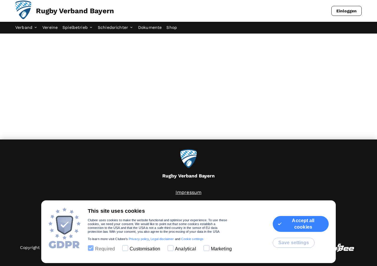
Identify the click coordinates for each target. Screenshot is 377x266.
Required (105, 248)
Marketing (221, 248)
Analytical (185, 248)
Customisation (145, 248)
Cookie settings (192, 239)
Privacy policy (139, 239)
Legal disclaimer (162, 239)
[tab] (28, 28)
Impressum (188, 192)
